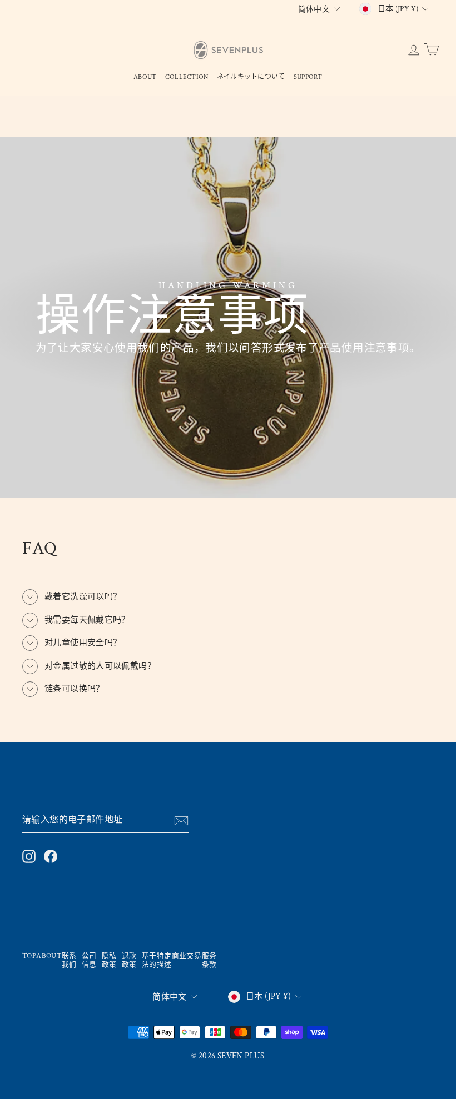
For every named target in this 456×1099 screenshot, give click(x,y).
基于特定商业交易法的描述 (171, 960)
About (145, 77)
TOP (29, 955)
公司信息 (89, 960)
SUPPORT (308, 77)
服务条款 (209, 960)
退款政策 (129, 960)
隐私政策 (109, 960)
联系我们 (69, 960)
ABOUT (49, 955)
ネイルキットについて (251, 77)
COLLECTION (187, 77)
